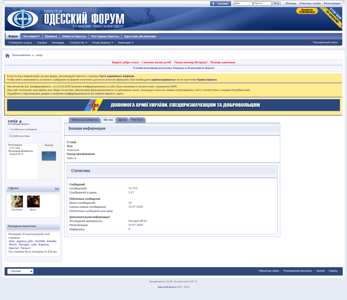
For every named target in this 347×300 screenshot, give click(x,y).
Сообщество (77, 42)
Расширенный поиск (325, 42)
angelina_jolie (25, 241)
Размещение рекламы (297, 270)
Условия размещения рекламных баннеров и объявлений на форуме (173, 67)
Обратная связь (269, 270)
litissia (13, 244)
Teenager (24, 244)
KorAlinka (17, 210)
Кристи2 (14, 248)
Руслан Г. (26, 248)
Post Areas (137, 120)
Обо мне (108, 120)
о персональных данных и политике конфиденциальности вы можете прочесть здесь (72, 93)
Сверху (333, 270)
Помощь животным (222, 62)
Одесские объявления (140, 36)
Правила (51, 36)
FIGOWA (40, 241)
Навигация (124, 42)
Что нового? (31, 36)
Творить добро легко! (125, 62)
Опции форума (101, 42)
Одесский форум (167, 287)
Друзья (122, 120)
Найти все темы (21, 136)
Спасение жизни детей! (156, 62)
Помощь (291, 3)
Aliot (11, 241)
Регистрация (332, 3)
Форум (13, 36)
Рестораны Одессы (105, 36)
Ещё (57, 189)
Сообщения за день (20, 42)
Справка (42, 42)
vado (34, 244)
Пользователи (21, 55)
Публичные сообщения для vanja (91, 211)
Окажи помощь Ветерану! (190, 62)
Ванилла (44, 244)
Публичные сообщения (85, 120)
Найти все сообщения (25, 129)
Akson (33, 210)
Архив (321, 270)
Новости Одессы (74, 36)
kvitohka (51, 241)
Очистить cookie (310, 3)
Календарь (58, 42)
